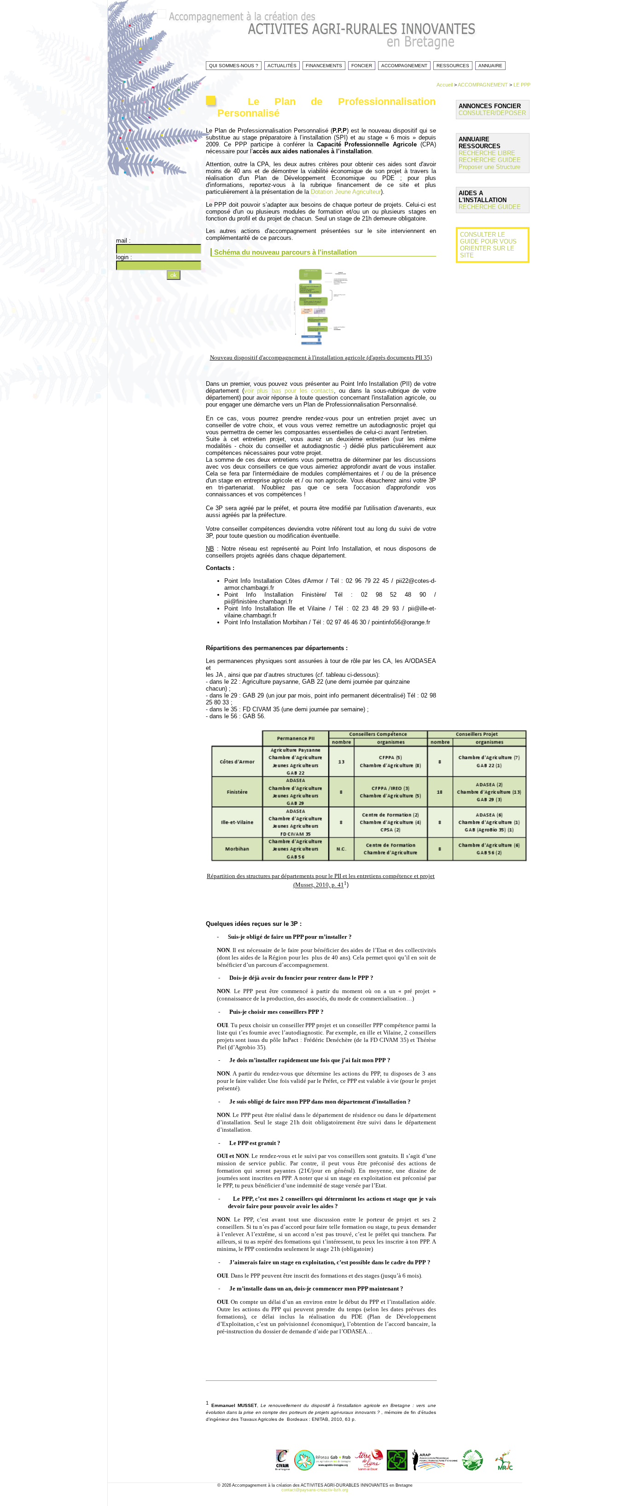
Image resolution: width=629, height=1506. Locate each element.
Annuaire (490, 65)
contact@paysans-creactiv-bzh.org (314, 1490)
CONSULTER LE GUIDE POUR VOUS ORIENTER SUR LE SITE (488, 245)
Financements (324, 65)
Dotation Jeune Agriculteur (346, 191)
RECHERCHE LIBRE (487, 153)
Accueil (445, 84)
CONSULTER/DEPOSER (492, 113)
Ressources (453, 65)
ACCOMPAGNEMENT (483, 84)
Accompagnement (404, 65)
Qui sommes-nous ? (233, 65)
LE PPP (521, 84)
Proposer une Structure (489, 166)
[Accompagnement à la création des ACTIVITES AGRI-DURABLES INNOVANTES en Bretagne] (333, 39)
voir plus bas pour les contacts (289, 390)
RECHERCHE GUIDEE (490, 160)
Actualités (282, 65)
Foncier (361, 65)
